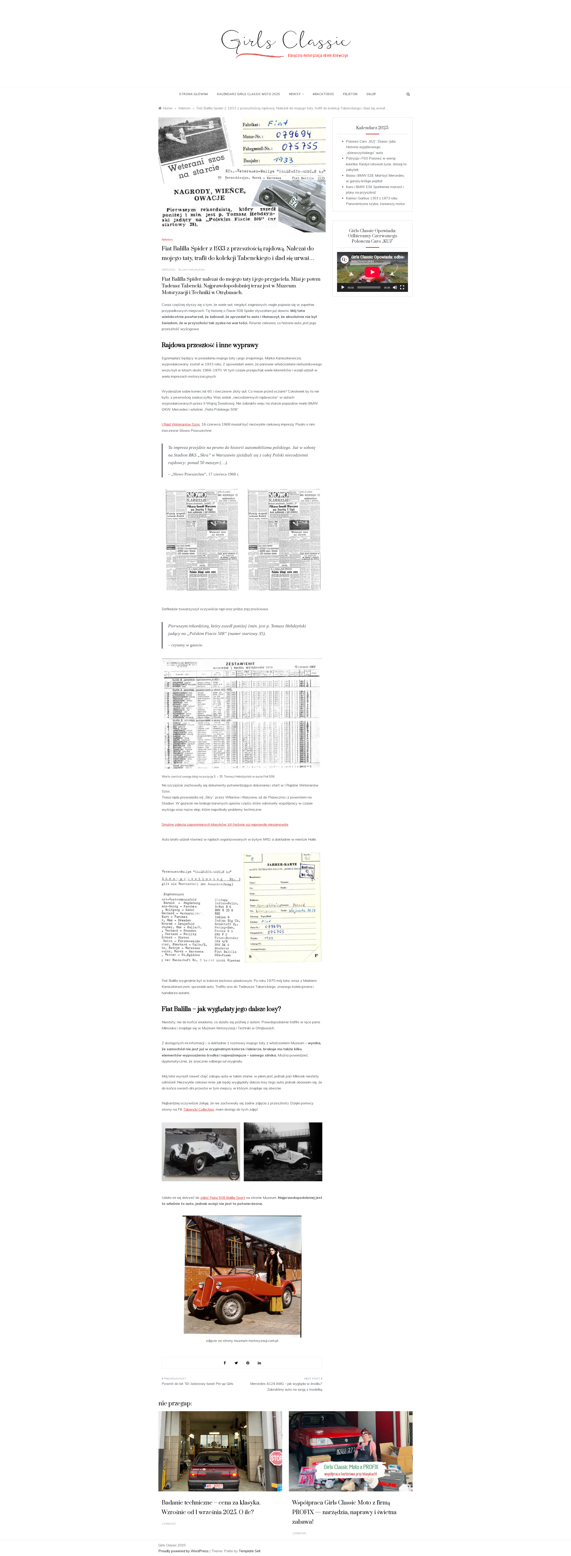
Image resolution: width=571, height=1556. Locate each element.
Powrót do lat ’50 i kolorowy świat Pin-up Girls (197, 1384)
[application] (372, 272)
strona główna (193, 94)
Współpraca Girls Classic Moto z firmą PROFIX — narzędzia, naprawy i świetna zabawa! (344, 1512)
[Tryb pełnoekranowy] (402, 287)
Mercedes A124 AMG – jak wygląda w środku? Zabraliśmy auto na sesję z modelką (286, 1387)
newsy (295, 94)
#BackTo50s (323, 94)
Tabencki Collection (198, 1109)
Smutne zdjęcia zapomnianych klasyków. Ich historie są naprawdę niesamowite (225, 824)
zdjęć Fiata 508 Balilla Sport (222, 1197)
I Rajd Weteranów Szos (181, 424)
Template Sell (249, 1551)
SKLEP (371, 94)
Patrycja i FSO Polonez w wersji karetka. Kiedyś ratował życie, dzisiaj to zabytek (376, 164)
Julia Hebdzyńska (193, 269)
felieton (350, 94)
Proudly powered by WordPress (183, 1551)
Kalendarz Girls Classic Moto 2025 (248, 94)
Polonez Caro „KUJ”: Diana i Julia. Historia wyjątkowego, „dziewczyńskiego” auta (371, 147)
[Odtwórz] (343, 287)
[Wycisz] (395, 287)
